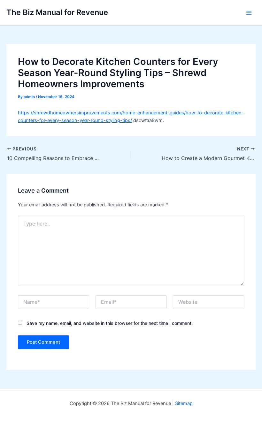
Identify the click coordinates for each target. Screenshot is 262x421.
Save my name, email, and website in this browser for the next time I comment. (110, 323)
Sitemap (184, 403)
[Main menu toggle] (249, 12)
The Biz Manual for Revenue (57, 12)
